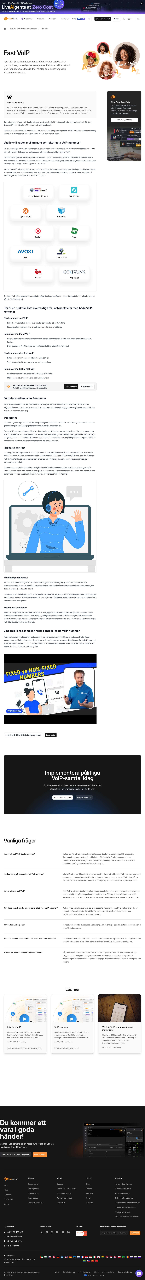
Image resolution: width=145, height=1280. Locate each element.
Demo (116, 19)
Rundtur (7, 1204)
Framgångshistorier (64, 1193)
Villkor (57, 1272)
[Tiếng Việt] (92, 1261)
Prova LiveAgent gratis (63, 797)
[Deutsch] (58, 1257)
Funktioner (7, 1195)
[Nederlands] (111, 1257)
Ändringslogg (33, 1198)
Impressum (61, 1203)
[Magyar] (90, 1257)
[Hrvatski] (86, 1257)
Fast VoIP (44, 29)
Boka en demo (71, 386)
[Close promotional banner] (142, 3)
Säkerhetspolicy (69, 1272)
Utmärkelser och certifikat (66, 1189)
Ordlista (89, 1189)
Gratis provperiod (103, 19)
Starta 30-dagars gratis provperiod (15, 1155)
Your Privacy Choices (96, 1275)
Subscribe (135, 1233)
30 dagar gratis (87, 386)
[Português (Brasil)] (123, 1257)
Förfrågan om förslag (36, 1203)
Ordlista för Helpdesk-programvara (23, 29)
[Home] (5, 29)
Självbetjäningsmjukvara (124, 1198)
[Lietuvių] (103, 1257)
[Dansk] (54, 1257)
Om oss (60, 1184)
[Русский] (131, 1257)
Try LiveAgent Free (124, 120)
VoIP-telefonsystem (122, 1193)
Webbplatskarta (108, 1272)
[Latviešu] (107, 1257)
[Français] (82, 1257)
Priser (6, 1190)
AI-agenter (28, 19)
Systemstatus (33, 1193)
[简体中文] (96, 1261)
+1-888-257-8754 (14, 1236)
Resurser (52, 19)
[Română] (127, 1257)
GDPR (96, 1272)
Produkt (40, 19)
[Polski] (119, 1257)
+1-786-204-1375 (14, 1241)
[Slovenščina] (139, 1257)
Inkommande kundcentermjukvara (127, 1203)
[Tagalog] (88, 1261)
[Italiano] (94, 1257)
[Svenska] (84, 1261)
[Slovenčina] (135, 1257)
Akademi (89, 1193)
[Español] (70, 1257)
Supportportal (33, 1184)
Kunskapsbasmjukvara (123, 1184)
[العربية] (41, 1257)
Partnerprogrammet (64, 1198)
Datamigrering (33, 1189)
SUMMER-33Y (35, 11)
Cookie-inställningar (125, 1272)
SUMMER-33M (14, 11)
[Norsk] (115, 1257)
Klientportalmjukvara (122, 1212)
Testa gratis (50, 735)
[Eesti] (74, 1257)
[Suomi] (78, 1257)
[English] (66, 1257)
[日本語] (98, 1257)
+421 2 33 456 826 (15, 1232)
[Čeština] (49, 1257)
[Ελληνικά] (62, 1257)
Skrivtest (89, 1203)
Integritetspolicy (85, 1272)
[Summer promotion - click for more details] (72, 7)
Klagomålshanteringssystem (125, 1207)
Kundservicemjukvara (123, 1189)
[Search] (91, 19)
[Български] (45, 1257)
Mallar (88, 1198)
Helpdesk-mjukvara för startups (127, 1217)
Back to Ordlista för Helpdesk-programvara (24, 735)
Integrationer (8, 1199)
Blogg (88, 1184)
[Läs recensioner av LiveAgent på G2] (81, 1233)
